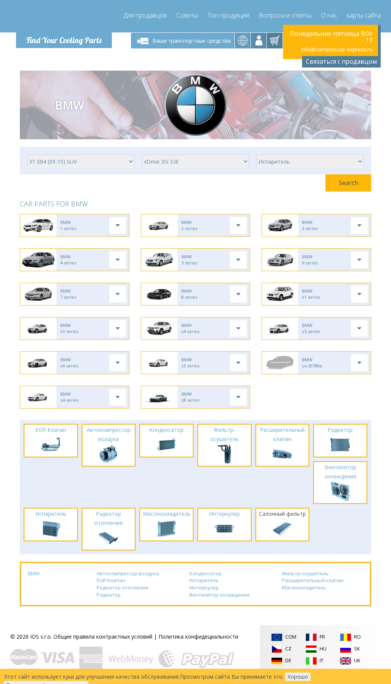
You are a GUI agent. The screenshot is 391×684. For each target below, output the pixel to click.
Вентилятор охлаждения (219, 594)
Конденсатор (205, 573)
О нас (329, 15)
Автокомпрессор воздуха (128, 573)
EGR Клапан (111, 580)
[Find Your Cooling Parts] (61, 17)
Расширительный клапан (313, 580)
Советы (187, 15)
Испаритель (204, 580)
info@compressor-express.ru (336, 49)
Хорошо (298, 676)
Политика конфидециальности (198, 636)
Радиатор (109, 594)
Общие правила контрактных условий (102, 636)
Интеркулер (204, 587)
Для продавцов (145, 15)
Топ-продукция (228, 15)
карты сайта (364, 15)
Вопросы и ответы (285, 15)
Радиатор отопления (122, 587)
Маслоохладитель (304, 587)
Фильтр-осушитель (305, 573)
